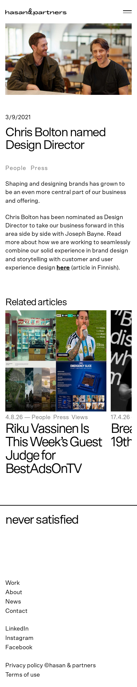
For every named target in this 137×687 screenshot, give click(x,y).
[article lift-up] (55, 360)
